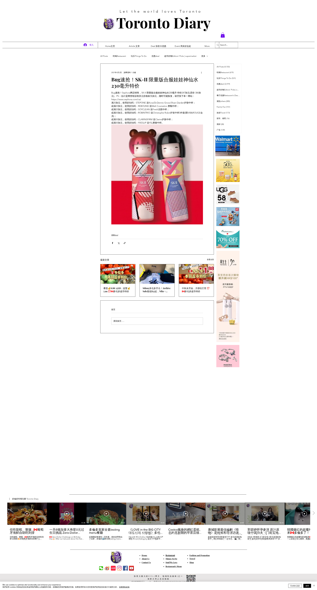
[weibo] (107, 568)
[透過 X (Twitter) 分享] (118, 243)
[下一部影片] (313, 513)
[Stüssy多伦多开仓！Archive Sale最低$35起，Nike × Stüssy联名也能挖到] (157, 274)
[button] (223, 35)
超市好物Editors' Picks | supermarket (180, 56)
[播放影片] (27, 513)
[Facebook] (125, 568)
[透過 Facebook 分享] (112, 243)
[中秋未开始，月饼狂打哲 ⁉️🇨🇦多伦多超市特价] (196, 274)
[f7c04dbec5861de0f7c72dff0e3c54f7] (101, 568)
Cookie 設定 (295, 585)
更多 (203, 56)
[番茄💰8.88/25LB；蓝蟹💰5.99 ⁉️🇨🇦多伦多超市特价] (117, 274)
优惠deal (155, 56)
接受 (307, 585)
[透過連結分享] (124, 243)
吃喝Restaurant (119, 56)
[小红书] (113, 568)
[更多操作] (201, 72)
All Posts (104, 56)
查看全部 (210, 259)
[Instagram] (119, 568)
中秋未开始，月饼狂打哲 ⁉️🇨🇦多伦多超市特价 (196, 290)
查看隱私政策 (124, 587)
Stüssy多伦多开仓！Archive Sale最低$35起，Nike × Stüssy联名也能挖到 (157, 290)
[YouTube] (131, 568)
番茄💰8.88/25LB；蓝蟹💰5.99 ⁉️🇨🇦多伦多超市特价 (116, 290)
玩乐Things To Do (139, 56)
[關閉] (314, 586)
